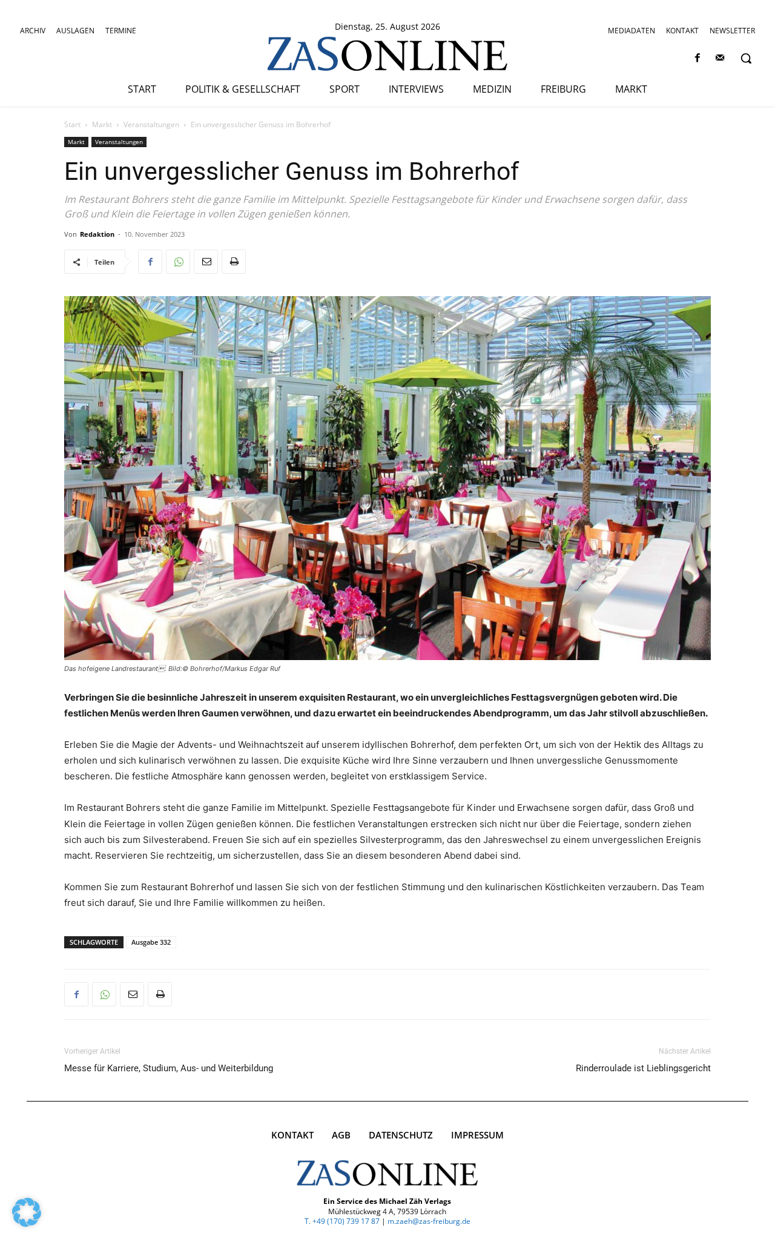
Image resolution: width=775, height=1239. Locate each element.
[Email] (206, 261)
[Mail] (720, 58)
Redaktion (97, 234)
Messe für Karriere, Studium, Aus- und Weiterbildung (168, 1068)
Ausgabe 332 (151, 942)
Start (72, 124)
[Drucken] (234, 261)
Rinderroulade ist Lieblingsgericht (643, 1068)
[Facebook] (698, 58)
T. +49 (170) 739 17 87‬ (342, 1221)
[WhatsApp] (178, 261)
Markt (102, 124)
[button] (745, 58)
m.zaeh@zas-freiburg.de (429, 1221)
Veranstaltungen (151, 124)
